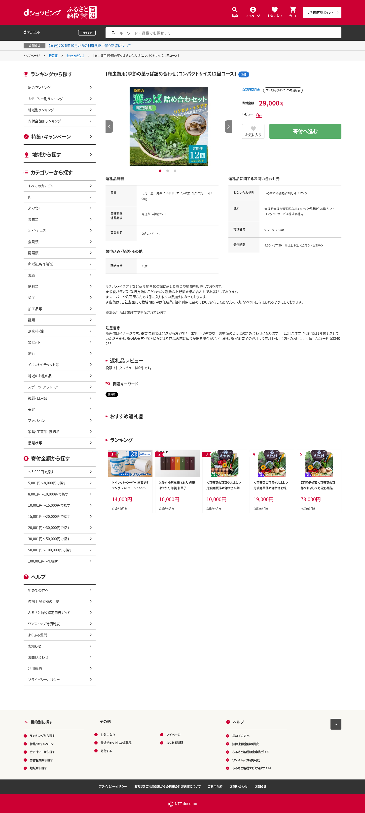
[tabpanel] (169, 126)
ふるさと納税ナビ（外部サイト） (251, 768)
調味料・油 (36, 330)
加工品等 (35, 308)
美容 (31, 409)
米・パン (34, 208)
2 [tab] (168, 171)
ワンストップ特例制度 (44, 623)
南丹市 (111, 394)
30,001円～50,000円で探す (49, 538)
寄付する (106, 751)
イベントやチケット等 (43, 364)
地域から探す (46, 154)
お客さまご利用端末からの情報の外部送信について (167, 786)
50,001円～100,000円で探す (50, 549)
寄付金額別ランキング (44, 120)
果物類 (33, 219)
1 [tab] (160, 171)
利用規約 (35, 668)
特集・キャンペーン (51, 136)
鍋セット (34, 342)
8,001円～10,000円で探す (48, 494)
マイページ (253, 15)
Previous (109, 126)
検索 (235, 15)
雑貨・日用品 (37, 397)
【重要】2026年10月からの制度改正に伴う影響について (89, 45)
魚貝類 (33, 241)
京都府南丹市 (251, 89)
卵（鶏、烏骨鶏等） (41, 263)
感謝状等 (35, 442)
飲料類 (33, 286)
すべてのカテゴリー (42, 185)
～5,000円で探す (41, 471)
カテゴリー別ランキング (45, 98)
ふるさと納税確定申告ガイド (49, 612)
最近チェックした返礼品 (116, 743)
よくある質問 (37, 634)
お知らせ (34, 645)
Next (228, 126)
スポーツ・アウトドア (43, 386)
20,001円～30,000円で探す (49, 527)
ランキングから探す (42, 736)
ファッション (36, 420)
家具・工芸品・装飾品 (43, 431)
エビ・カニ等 (37, 230)
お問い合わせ (38, 657)
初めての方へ (38, 590)
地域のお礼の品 (40, 375)
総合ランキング (39, 87)
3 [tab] (175, 171)
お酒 (31, 275)
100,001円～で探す (43, 561)
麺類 (31, 319)
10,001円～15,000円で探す (49, 505)
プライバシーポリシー (44, 679)
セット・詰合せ (75, 55)
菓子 (31, 297)
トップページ (32, 55)
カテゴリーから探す (42, 752)
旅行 (31, 353)
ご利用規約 (215, 786)
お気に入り (274, 15)
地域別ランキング (41, 109)
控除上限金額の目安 (43, 601)
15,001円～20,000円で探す (49, 516)
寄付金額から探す (41, 760)
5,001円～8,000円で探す (47, 482)
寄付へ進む (305, 131)
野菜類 (53, 55)
